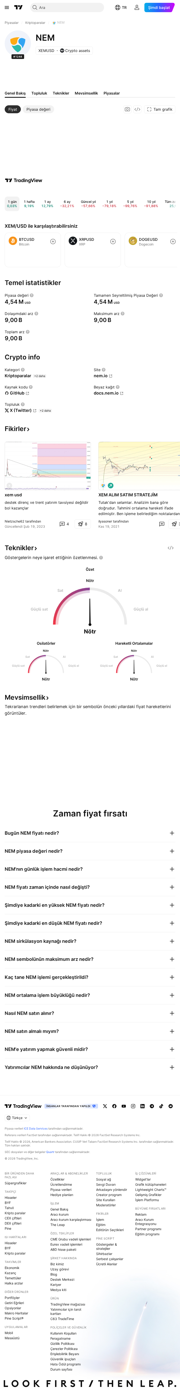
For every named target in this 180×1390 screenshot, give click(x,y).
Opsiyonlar (13, 1308)
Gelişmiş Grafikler (148, 1195)
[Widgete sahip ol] (137, 109)
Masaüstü (12, 1338)
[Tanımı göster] (32, 295)
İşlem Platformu (147, 1200)
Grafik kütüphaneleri (150, 1184)
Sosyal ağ (103, 1179)
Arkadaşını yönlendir (111, 1190)
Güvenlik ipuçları (62, 1359)
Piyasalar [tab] (112, 93)
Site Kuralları (105, 1200)
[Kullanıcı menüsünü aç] (137, 7)
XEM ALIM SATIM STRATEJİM (128, 494)
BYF (8, 1203)
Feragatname (60, 1338)
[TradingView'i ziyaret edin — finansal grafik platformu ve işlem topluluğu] (24, 180)
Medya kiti (58, 1290)
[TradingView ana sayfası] (18, 7)
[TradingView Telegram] (152, 1106)
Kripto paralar (15, 1213)
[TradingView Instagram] (133, 1106)
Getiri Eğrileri (14, 1303)
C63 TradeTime (62, 1319)
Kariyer (55, 1285)
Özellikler (57, 1179)
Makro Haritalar (16, 1313)
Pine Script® (14, 1318)
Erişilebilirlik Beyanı (64, 1354)
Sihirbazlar (104, 1254)
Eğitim (100, 1225)
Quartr (50, 1152)
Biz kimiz (57, 1264)
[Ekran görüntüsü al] (127, 109)
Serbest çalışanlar (109, 1259)
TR (124, 7)
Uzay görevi (59, 1269)
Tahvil (9, 1208)
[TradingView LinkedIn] (142, 1106)
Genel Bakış (59, 1209)
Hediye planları (61, 1195)
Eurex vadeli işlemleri (66, 1244)
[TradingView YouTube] (123, 1106)
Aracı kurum (59, 1214)
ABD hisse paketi (63, 1249)
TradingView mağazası (67, 1304)
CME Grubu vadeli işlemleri (70, 1239)
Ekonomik (12, 1268)
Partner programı (148, 1229)
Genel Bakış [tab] (15, 93)
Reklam (140, 1214)
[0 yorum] (161, 524)
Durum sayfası (61, 1369)
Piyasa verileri (60, 1190)
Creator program (109, 1195)
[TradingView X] (105, 1106)
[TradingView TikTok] (161, 1106)
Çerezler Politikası (64, 1349)
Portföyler (12, 1298)
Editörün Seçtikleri (110, 1230)
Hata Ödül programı (65, 1364)
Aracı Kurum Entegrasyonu (145, 1222)
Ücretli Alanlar (106, 1264)
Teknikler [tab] (61, 93)
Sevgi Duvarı (106, 1184)
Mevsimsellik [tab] (86, 93)
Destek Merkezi (62, 1279)
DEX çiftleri (13, 1223)
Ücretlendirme (61, 1184)
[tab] (13, 109)
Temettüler (13, 1278)
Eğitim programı (147, 1234)
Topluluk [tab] (39, 93)
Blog (53, 1274)
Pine (8, 1228)
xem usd (13, 494)
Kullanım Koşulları (63, 1333)
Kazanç (10, 1273)
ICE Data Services (36, 1128)
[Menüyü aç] (6, 7)
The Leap (57, 1225)
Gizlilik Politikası (62, 1344)
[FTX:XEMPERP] (103, 485)
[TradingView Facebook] (114, 1106)
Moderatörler (106, 1205)
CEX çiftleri (13, 1218)
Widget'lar (143, 1179)
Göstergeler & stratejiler (106, 1246)
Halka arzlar (14, 1283)
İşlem (100, 1220)
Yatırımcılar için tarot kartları (65, 1311)
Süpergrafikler (15, 1183)
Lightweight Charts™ (150, 1190)
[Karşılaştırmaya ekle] (53, 241)
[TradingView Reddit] (170, 1106)
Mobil (9, 1333)
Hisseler (11, 1198)
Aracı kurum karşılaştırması (70, 1220)
